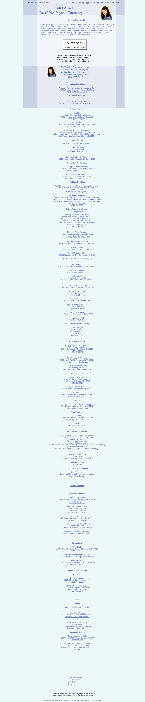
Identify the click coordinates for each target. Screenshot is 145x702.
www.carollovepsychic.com (77, 151)
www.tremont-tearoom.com (77, 170)
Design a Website (85, 700)
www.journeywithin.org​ (77, 520)
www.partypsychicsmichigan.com (77, 238)
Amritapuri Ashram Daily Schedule (77, 607)
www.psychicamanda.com (77, 92)
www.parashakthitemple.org (77, 628)
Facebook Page (77, 640)
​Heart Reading (76, 472)
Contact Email (77, 333)
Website (77, 649)
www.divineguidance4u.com (77, 408)
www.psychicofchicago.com (77, 126)
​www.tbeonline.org (77, 564)
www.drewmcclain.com (77, 353)
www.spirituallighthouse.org (77, 512)
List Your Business (96, 700)
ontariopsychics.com (77, 439)
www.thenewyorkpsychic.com (77, 362)
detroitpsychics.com (77, 211)
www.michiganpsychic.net (77, 224)
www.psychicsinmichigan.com (77, 192)
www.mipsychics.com (77, 203)
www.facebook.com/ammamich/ (77, 617)
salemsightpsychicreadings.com (77, 178)
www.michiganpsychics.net (75, 75)
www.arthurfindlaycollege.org (77, 503)
